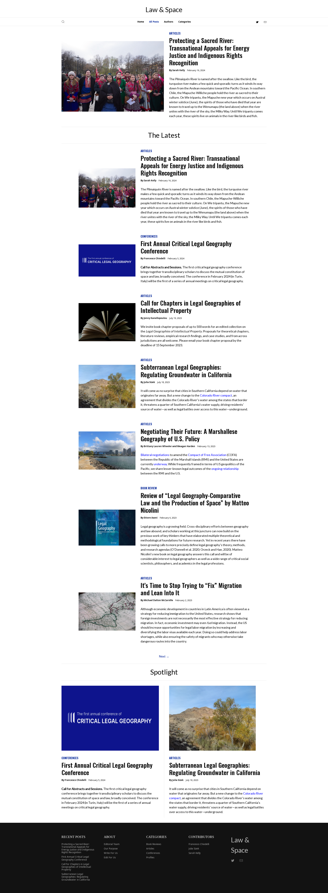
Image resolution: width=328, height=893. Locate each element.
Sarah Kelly (178, 70)
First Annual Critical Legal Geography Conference (186, 247)
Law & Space (164, 9)
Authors (168, 21)
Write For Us (111, 853)
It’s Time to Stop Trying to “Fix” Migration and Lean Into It (191, 589)
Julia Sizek (149, 382)
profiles (150, 857)
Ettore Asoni (151, 517)
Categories (184, 21)
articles (175, 33)
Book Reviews (153, 844)
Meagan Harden (186, 446)
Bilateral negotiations (155, 455)
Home (140, 21)
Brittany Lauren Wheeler (158, 446)
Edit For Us (110, 857)
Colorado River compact (216, 395)
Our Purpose (111, 848)
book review (149, 488)
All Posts (154, 21)
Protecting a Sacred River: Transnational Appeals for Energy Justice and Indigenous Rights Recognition (209, 51)
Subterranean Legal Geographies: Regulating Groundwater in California (186, 370)
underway (160, 464)
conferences (149, 236)
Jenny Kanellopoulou (155, 318)
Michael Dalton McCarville (158, 600)
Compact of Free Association (207, 455)
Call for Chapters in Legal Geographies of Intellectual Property (191, 306)
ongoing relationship (225, 469)
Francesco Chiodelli (154, 258)
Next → (164, 656)
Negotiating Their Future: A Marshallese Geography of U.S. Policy (189, 435)
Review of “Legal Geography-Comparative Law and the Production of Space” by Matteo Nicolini (195, 502)
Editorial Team (112, 844)
